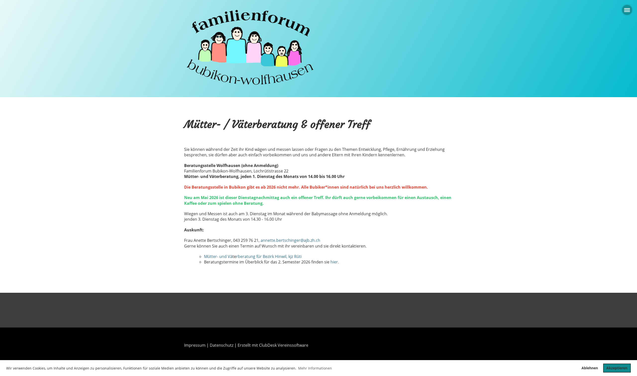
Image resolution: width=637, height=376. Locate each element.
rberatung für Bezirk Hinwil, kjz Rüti (269, 256)
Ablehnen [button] (590, 368)
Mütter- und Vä (218, 256)
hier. (334, 262)
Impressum (195, 345)
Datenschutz (221, 345)
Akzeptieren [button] (616, 368)
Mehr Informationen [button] (315, 368)
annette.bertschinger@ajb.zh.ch (290, 240)
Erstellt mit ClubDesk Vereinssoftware (273, 345)
